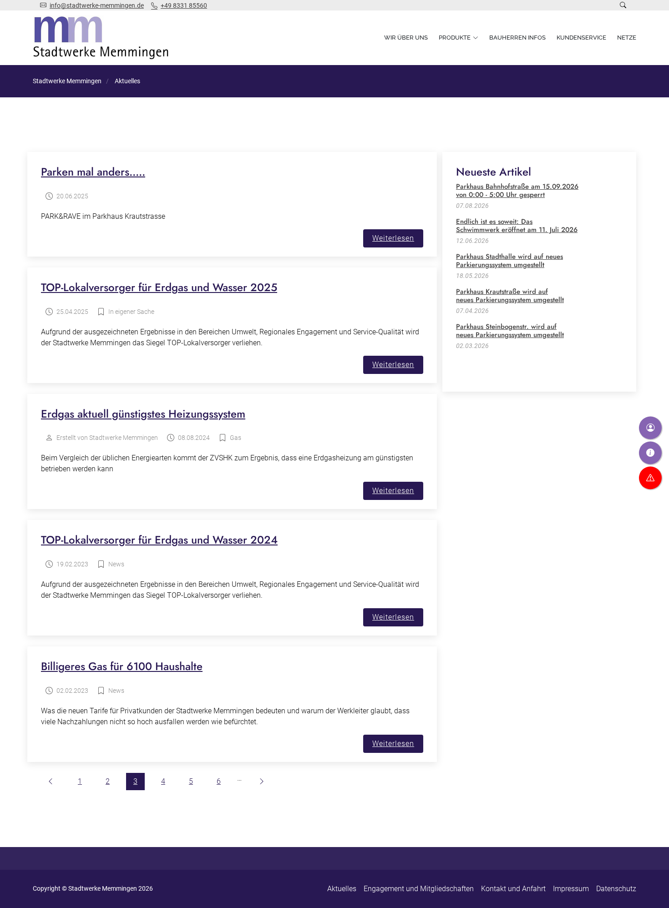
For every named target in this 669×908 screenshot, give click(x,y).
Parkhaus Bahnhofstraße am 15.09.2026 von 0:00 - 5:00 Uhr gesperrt (517, 191)
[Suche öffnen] (623, 5)
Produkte (455, 37)
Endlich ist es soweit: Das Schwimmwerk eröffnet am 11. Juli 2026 (517, 226)
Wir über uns (406, 37)
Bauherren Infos (517, 37)
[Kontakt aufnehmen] (650, 428)
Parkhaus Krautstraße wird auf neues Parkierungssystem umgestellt (510, 296)
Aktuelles (341, 888)
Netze (626, 37)
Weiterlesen (393, 238)
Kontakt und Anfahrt (513, 888)
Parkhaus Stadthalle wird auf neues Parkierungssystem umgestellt (509, 261)
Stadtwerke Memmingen (67, 81)
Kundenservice (581, 37)
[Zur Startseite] (103, 38)
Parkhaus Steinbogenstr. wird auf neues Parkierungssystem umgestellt (510, 331)
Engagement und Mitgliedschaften (419, 888)
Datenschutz (616, 888)
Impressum (571, 888)
